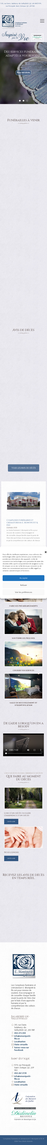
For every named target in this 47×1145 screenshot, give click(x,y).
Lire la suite (11, 821)
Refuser (23, 585)
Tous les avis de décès (23, 468)
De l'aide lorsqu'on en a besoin (23, 80)
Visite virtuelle (21, 1044)
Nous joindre (11, 852)
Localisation (19, 1041)
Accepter (24, 578)
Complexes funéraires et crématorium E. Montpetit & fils (22, 1139)
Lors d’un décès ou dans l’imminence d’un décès (17, 814)
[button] (43, 549)
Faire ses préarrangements (23, 606)
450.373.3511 (20, 1033)
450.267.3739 (20, 1073)
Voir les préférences (23, 592)
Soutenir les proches (23, 638)
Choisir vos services (23, 670)
